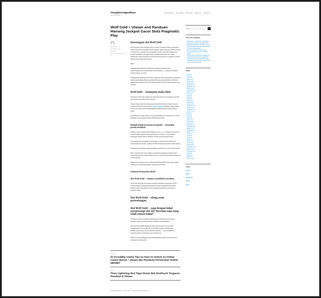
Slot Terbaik (113, 51)
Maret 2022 (190, 156)
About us (198, 13)
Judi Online (179, 13)
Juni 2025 (189, 95)
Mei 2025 (189, 97)
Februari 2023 (190, 142)
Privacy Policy (168, 13)
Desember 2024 (191, 106)
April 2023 (189, 139)
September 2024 (191, 109)
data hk (188, 174)
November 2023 (191, 127)
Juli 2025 (189, 93)
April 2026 (190, 77)
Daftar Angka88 (158, 106)
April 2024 (189, 118)
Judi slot (188, 181)
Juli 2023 (189, 134)
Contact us (207, 13)
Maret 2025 (190, 100)
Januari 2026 (190, 83)
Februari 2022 (190, 158)
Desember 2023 (191, 125)
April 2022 (189, 155)
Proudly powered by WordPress (140, 290)
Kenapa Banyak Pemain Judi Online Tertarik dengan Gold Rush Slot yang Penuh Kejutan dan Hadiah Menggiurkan (198, 46)
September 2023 (191, 130)
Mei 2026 (189, 76)
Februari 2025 (190, 102)
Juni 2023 (189, 135)
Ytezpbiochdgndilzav (123, 12)
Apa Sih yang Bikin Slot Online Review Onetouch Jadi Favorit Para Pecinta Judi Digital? (197, 51)
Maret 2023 (190, 141)
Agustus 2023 (190, 132)
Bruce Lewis (113, 46)
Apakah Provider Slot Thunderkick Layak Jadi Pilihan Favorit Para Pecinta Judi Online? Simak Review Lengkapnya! (198, 60)
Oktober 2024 (190, 107)
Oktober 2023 (190, 128)
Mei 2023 (189, 137)
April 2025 (189, 99)
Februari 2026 (190, 81)
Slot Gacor (189, 13)
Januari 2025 (190, 104)
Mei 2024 (189, 116)
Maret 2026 (190, 79)
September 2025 (191, 90)
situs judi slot (189, 177)
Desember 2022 (191, 146)
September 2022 (191, 151)
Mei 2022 (189, 153)
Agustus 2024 (190, 111)
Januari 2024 (190, 123)
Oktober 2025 (190, 88)
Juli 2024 (189, 113)
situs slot (188, 170)
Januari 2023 (190, 144)
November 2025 (191, 86)
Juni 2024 (189, 114)
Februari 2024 (190, 121)
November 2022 (191, 148)
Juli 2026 (189, 74)
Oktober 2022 (190, 149)
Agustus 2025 (190, 91)
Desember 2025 (191, 84)
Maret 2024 (190, 120)
